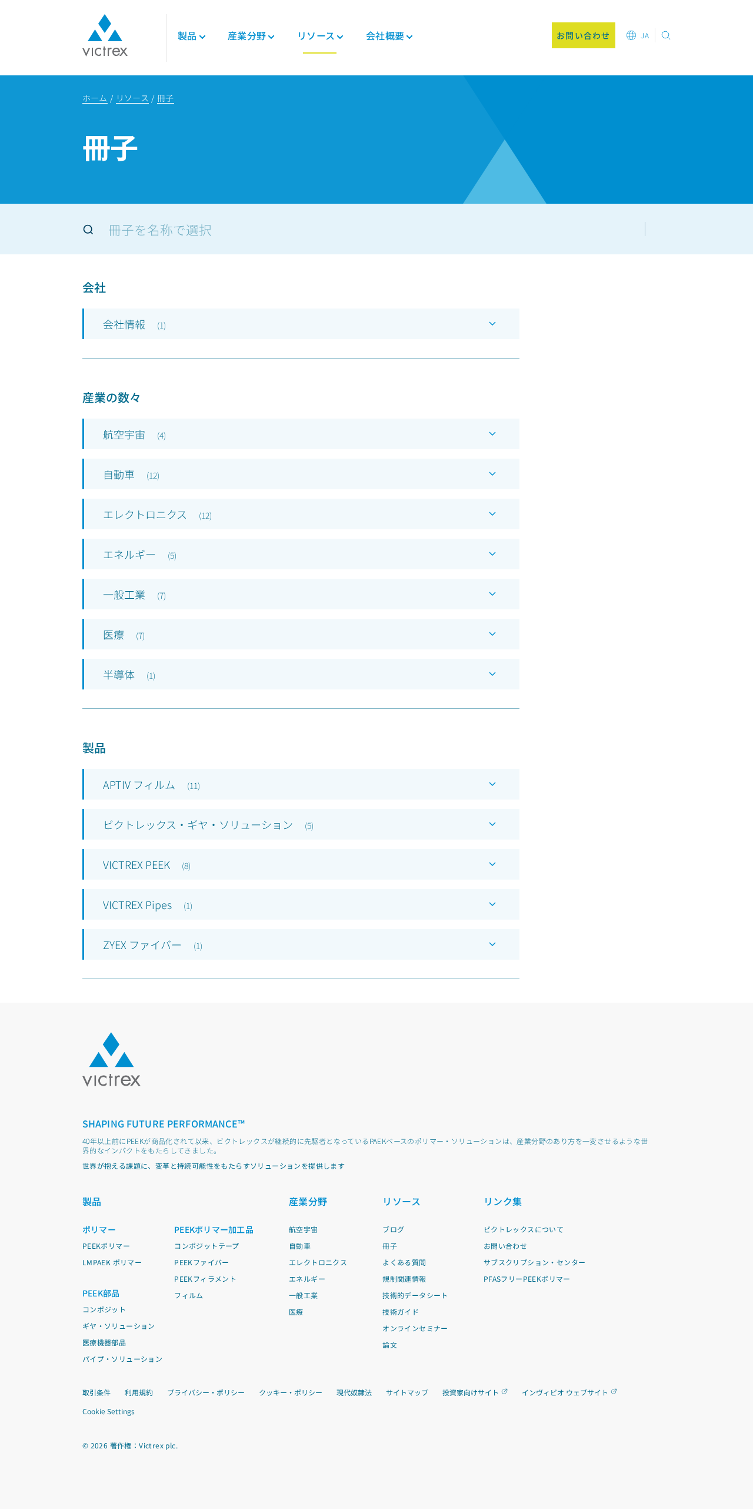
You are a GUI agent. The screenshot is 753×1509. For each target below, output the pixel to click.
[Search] (88, 230)
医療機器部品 (104, 1342)
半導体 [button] (129, 674)
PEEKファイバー (201, 1262)
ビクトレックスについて (524, 1229)
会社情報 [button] (134, 323)
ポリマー (99, 1229)
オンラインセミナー (415, 1328)
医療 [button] (124, 634)
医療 (296, 1311)
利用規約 (139, 1392)
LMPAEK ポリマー (112, 1262)
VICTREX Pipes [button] (147, 904)
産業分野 (308, 1201)
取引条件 (96, 1392)
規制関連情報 (404, 1278)
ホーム (95, 98)
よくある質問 (404, 1262)
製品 (187, 35)
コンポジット (104, 1309)
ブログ (393, 1229)
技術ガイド (400, 1311)
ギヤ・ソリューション (118, 1326)
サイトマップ (407, 1392)
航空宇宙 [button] (134, 434)
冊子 (165, 98)
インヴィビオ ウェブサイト (565, 1392)
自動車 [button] (131, 474)
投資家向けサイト (470, 1392)
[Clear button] (666, 229)
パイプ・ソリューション (122, 1359)
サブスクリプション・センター (535, 1262)
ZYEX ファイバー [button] (152, 944)
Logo (111, 1059)
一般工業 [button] (134, 594)
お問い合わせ (505, 1246)
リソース (132, 98)
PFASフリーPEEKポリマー (527, 1278)
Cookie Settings (108, 1411)
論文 (389, 1344)
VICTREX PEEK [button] (147, 864)
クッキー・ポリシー (290, 1392)
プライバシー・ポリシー (206, 1392)
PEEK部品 (101, 1293)
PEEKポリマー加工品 (214, 1229)
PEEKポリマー (106, 1246)
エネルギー (307, 1278)
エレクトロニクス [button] (157, 514)
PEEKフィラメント (205, 1278)
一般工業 (303, 1295)
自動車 (300, 1246)
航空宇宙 (303, 1229)
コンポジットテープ (206, 1246)
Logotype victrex (105, 35)
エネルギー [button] (139, 554)
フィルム (189, 1295)
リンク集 (503, 1201)
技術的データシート (415, 1295)
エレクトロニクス (318, 1262)
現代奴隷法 (354, 1392)
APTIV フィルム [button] (151, 784)
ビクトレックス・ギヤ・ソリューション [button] (208, 824)
